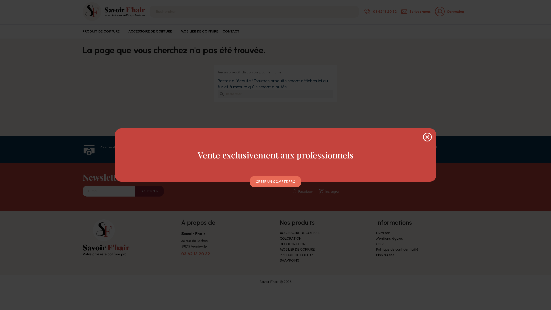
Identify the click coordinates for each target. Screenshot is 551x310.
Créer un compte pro (276, 182)
